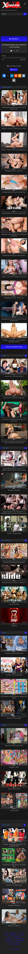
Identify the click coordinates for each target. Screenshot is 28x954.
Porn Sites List (8, 938)
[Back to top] (23, 949)
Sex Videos (8, 940)
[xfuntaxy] (11, 5)
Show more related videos (14, 346)
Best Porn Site (16, 937)
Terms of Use (13, 935)
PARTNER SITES (19, 938)
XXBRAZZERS (16, 944)
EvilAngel (14, 69)
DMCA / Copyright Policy (11, 933)
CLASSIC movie (14, 949)
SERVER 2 (15, 39)
